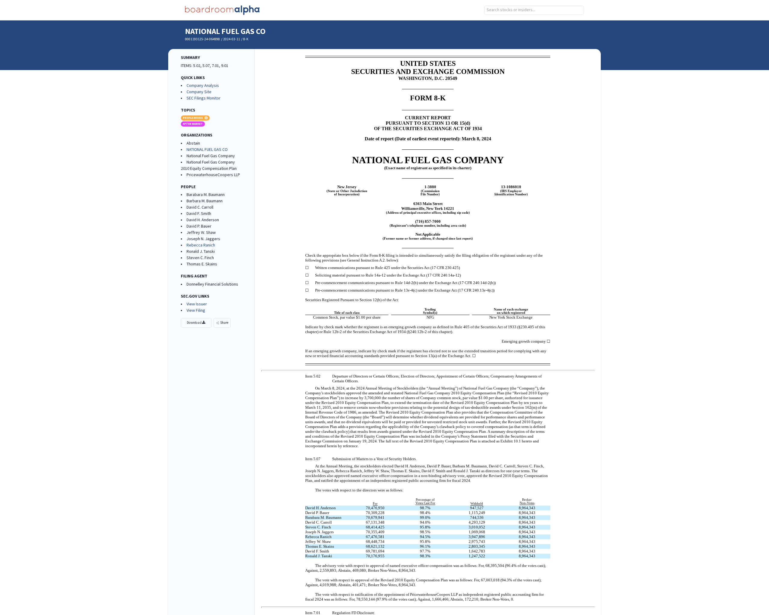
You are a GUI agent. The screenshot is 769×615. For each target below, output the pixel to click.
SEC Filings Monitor (203, 98)
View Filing (196, 310)
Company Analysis (203, 85)
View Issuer (197, 304)
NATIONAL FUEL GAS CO (225, 31)
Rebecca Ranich (201, 245)
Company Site (199, 92)
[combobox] (534, 10)
